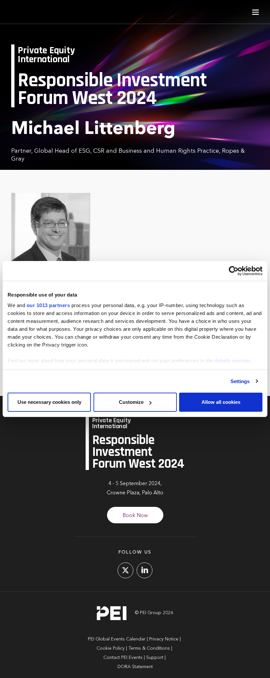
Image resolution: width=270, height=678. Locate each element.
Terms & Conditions (149, 648)
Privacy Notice (163, 639)
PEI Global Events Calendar (117, 639)
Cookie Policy (110, 648)
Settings (240, 381)
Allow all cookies (221, 402)
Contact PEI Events (123, 657)
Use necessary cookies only (49, 402)
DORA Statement (135, 667)
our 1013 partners (48, 305)
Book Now (135, 515)
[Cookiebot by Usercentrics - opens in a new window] (233, 271)
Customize (131, 402)
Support (154, 657)
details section (232, 360)
